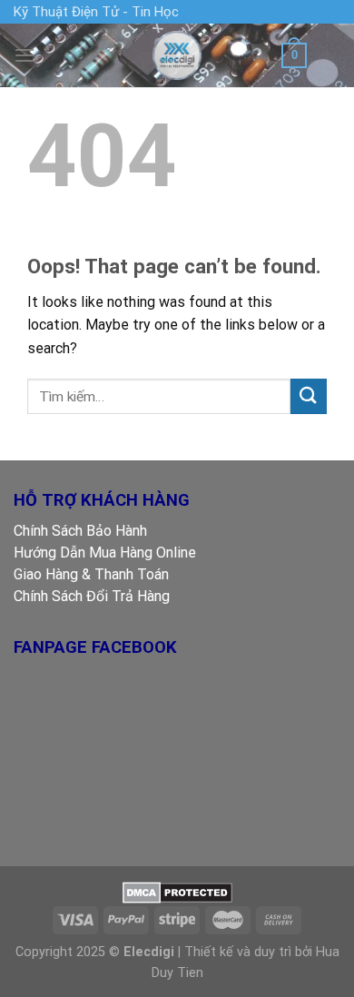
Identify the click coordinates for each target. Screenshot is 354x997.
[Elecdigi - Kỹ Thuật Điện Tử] (177, 55)
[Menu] (24, 55)
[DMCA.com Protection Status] (177, 892)
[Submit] (308, 396)
